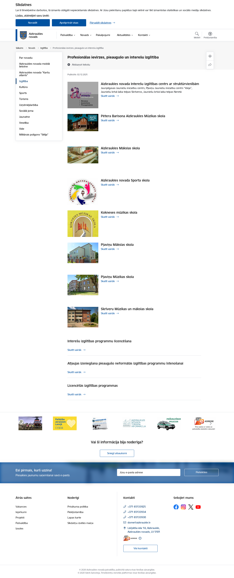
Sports (23, 93)
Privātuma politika (77, 506)
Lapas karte (74, 517)
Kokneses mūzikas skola (119, 212)
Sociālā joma (26, 110)
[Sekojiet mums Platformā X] (190, 507)
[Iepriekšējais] (23, 423)
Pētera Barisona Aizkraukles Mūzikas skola (133, 116)
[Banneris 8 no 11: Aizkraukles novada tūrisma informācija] (134, 423)
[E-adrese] (130, 538)
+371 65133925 (137, 506)
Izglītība (23, 81)
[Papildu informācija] (140, 538)
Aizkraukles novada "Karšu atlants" (34, 74)
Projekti (20, 517)
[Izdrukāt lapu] (210, 56)
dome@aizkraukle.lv (139, 522)
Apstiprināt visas (69, 22)
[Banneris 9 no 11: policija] (169, 423)
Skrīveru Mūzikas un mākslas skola (127, 309)
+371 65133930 (137, 517)
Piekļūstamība (75, 512)
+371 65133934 (137, 512)
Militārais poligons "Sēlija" (33, 134)
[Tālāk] (210, 423)
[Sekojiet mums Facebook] (176, 507)
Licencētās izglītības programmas (92, 386)
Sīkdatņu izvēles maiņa (80, 523)
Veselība (24, 122)
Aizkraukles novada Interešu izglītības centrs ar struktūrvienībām (150, 84)
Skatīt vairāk (108, 96)
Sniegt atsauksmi (117, 453)
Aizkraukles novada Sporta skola (125, 180)
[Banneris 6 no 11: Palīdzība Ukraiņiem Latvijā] (65, 423)
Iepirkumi (21, 512)
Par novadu (26, 57)
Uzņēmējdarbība (28, 105)
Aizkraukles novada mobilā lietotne (34, 65)
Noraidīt (32, 22)
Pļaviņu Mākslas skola (117, 245)
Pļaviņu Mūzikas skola (117, 277)
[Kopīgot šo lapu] (210, 65)
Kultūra (23, 87)
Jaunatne (24, 116)
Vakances (21, 506)
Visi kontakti (140, 548)
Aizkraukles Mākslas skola (120, 148)
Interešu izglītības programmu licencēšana (99, 341)
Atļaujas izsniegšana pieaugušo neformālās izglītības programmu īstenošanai (125, 363)
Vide (21, 128)
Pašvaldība (22, 523)
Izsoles (19, 528)
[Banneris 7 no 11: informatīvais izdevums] (99, 423)
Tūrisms (23, 99)
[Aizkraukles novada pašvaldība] (31, 35)
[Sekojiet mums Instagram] (183, 506)
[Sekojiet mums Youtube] (198, 507)
